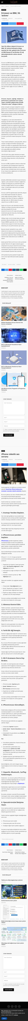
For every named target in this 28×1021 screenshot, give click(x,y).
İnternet (4, 9)
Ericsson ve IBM (11, 264)
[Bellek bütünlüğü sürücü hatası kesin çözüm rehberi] (14, 912)
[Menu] (2, 2)
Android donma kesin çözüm (9, 900)
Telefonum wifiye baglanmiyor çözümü (12, 880)
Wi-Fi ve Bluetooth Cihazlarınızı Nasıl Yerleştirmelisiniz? (11, 367)
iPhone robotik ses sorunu (7, 839)
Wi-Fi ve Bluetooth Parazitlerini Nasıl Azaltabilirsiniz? (11, 345)
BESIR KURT (5, 18)
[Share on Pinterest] (20, 23)
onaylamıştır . (21, 783)
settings (16, 1015)
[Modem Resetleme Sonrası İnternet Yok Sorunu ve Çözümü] (14, 314)
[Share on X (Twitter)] (12, 23)
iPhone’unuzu (5, 540)
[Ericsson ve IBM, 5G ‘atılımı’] (14, 35)
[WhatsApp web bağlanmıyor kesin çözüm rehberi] (14, 934)
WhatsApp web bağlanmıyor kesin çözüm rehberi (12, 943)
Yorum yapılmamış (18, 18)
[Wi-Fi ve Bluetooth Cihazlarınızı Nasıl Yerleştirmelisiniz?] (14, 357)
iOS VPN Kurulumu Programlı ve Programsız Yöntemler (13, 389)
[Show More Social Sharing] (25, 23)
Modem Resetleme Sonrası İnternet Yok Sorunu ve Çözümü (12, 323)
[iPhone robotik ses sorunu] (14, 476)
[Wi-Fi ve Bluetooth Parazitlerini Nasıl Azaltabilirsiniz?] (14, 336)
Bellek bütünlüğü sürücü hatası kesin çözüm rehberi (13, 921)
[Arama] (26, 2)
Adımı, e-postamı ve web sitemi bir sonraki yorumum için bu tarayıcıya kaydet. (13, 430)
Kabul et (4, 1018)
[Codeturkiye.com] (14, 2)
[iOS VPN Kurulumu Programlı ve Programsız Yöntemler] (14, 379)
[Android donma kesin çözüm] (14, 892)
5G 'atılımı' (4, 264)
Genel (3, 450)
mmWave (19, 264)
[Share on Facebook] (5, 23)
